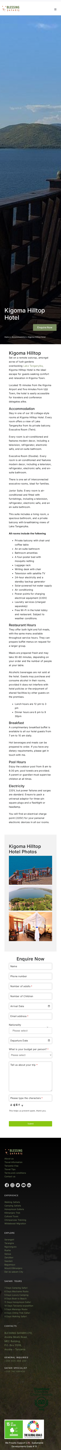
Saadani (8, 1261)
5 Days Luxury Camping (16, 1295)
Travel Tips (10, 1169)
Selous (7, 1254)
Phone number (18, 976)
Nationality (15, 1024)
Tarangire (9, 1243)
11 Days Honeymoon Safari (17, 1302)
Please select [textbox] (20, 1030)
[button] (45, 327)
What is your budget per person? (29, 1049)
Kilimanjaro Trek (12, 1212)
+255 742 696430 (14, 1371)
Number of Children (21, 996)
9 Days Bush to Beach (15, 1298)
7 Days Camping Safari (15, 1288)
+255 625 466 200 (15, 1361)
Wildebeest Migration (15, 1223)
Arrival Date (17, 1006)
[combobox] (30, 1006)
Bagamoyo (9, 1264)
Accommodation (19, 337)
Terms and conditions (15, 1173)
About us (8, 1158)
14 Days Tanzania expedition (18, 1305)
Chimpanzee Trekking (15, 1220)
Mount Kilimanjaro (13, 1268)
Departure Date (19, 1040)
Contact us (9, 1176)
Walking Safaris (12, 1202)
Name (13, 966)
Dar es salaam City (13, 1271)
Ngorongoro (10, 1246)
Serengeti (9, 1239)
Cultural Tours (11, 1216)
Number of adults (21, 986)
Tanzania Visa (11, 1165)
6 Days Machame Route (16, 1291)
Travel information (13, 1162)
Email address (19, 1016)
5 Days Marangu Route (15, 1309)
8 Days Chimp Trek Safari (17, 1313)
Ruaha (7, 1250)
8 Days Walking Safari (15, 1316)
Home (7, 337)
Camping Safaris (12, 1205)
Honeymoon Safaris (14, 1209)
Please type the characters (26, 1098)
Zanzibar (8, 1257)
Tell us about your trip (23, 1064)
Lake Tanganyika (33, 365)
